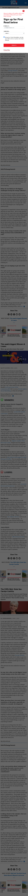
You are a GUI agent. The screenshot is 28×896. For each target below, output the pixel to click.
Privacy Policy (7, 50)
